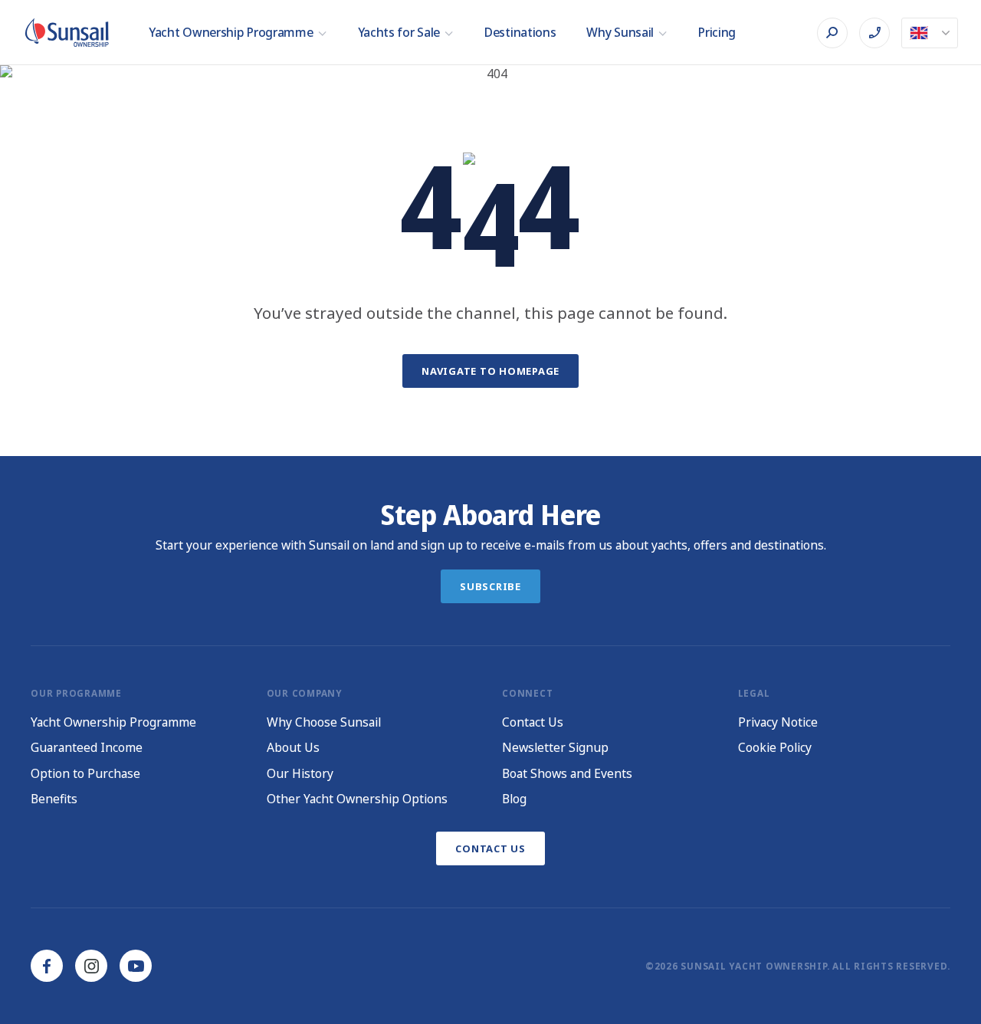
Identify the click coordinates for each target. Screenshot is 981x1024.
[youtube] (136, 966)
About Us (293, 747)
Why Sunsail (620, 32)
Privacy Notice (778, 722)
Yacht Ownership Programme (231, 32)
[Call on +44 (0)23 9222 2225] (874, 33)
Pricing (717, 32)
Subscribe (490, 586)
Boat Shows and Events (567, 773)
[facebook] (47, 966)
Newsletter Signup (555, 747)
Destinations (520, 32)
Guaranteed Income (87, 747)
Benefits (54, 798)
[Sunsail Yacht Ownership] (66, 32)
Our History (300, 773)
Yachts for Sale (399, 32)
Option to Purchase (85, 773)
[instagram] (91, 966)
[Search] (832, 33)
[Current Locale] (929, 33)
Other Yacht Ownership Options (357, 798)
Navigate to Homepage (490, 371)
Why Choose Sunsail (324, 722)
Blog (514, 798)
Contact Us (532, 722)
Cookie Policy (775, 747)
